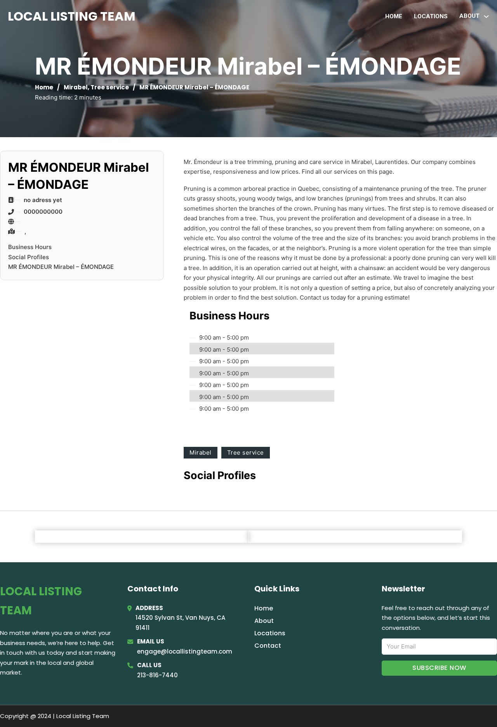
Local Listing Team (72, 16)
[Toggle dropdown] (486, 16)
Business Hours (30, 247)
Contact (267, 645)
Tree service (109, 87)
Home (393, 16)
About (264, 620)
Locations (431, 16)
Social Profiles (28, 257)
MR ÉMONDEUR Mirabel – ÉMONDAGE (61, 266)
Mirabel (76, 87)
